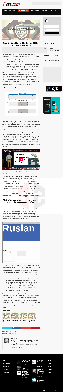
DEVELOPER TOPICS (48, 38)
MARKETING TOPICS (48, 48)
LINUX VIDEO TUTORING (49, 43)
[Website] (14, 338)
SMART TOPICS (12, 10)
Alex (3, 17)
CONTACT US (53, 10)
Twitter (49, 363)
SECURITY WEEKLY (23, 10)
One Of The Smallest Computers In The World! (26, 367)
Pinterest (50, 366)
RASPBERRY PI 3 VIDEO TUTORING (51, 55)
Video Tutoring (6, 372)
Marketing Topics (6, 366)
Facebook (50, 360)
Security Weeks (6, 369)
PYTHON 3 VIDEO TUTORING (50, 53)
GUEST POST (44, 10)
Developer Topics (6, 363)
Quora (49, 372)
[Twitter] (16, 338)
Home (5, 10)
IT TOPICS (46, 41)
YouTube (50, 369)
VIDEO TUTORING (35, 10)
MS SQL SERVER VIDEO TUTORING (51, 50)
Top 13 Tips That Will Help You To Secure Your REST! (26, 361)
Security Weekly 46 (12, 333)
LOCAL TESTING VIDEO (49, 45)
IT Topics (5, 360)
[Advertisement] (46, 3)
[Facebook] (18, 338)
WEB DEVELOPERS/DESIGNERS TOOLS (52, 60)
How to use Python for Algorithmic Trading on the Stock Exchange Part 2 (26, 373)
